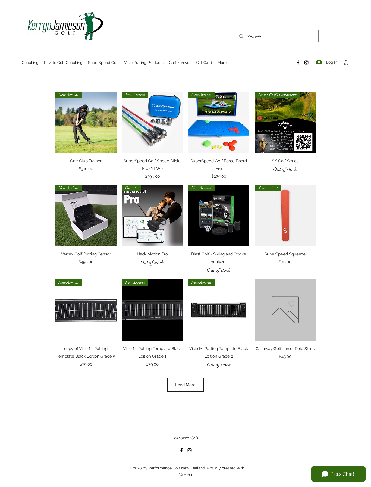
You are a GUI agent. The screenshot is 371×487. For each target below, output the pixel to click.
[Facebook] (298, 62)
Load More (185, 384)
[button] (346, 62)
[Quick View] (285, 310)
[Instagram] (306, 62)
